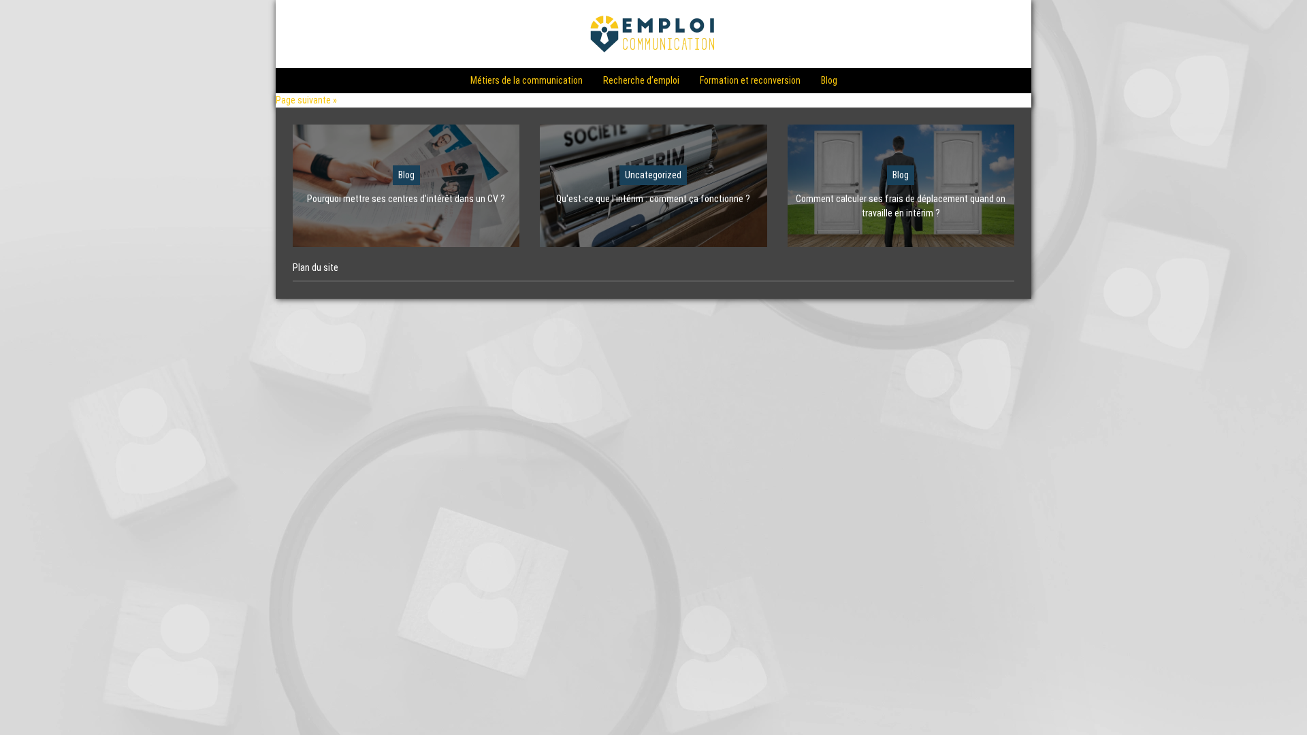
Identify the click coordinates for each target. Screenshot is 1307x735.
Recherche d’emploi (641, 80)
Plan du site (315, 267)
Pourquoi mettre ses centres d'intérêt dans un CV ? (406, 198)
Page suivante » (306, 100)
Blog (829, 80)
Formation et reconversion (750, 80)
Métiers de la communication (526, 80)
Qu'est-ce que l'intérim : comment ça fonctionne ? (653, 198)
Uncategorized (653, 174)
